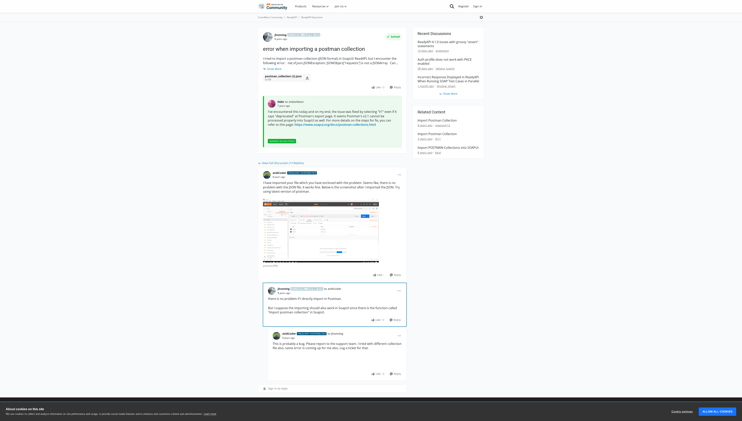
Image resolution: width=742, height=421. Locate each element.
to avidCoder (332, 289)
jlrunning (281, 35)
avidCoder (279, 173)
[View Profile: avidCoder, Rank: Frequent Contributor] (267, 175)
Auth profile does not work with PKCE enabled (445, 62)
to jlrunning (335, 333)
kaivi (438, 152)
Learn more (210, 413)
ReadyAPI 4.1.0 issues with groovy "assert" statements (448, 44)
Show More (274, 69)
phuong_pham (446, 86)
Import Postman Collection (437, 120)
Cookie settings (682, 411)
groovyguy (442, 51)
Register (463, 6)
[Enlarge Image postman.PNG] (321, 230)
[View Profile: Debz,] (272, 104)
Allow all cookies (717, 411)
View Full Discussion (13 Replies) (283, 163)
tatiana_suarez (445, 68)
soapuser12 (442, 125)
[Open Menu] (481, 17)
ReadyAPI (292, 17)
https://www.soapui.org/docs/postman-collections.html (335, 124)
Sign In (477, 6)
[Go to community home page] (272, 6)
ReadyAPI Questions (312, 17)
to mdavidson (294, 102)
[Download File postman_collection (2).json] (307, 78)
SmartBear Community (270, 17)
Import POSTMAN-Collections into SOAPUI (448, 148)
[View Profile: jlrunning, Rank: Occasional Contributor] (268, 37)
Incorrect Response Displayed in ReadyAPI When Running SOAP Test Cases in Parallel (448, 79)
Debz (280, 102)
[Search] (452, 6)
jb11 (438, 139)
